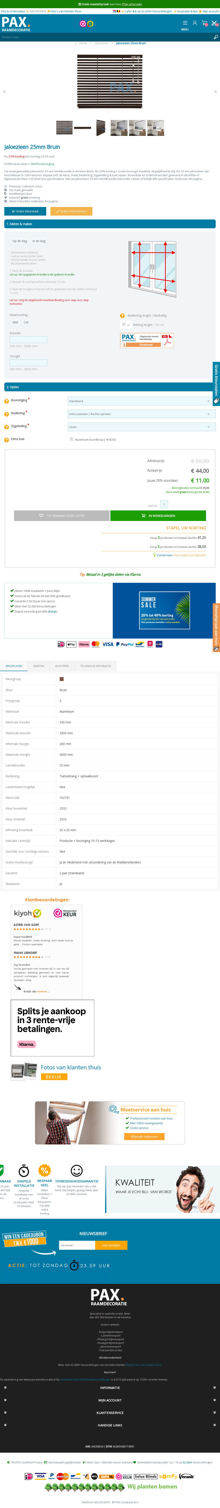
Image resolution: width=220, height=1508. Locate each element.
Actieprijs (154, 470)
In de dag (38, 241)
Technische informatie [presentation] (95, 666)
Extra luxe (17, 439)
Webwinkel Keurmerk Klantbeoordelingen (85, 1379)
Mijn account (211, 11)
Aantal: (152, 506)
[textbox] (105, 37)
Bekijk (53, 611)
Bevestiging (19, 400)
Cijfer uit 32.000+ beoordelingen (148, 11)
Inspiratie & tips (187, 11)
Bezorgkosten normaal (190, 488)
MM (15, 322)
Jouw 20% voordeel (162, 480)
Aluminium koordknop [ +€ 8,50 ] (95, 440)
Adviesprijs (156, 460)
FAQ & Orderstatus (13, 11)
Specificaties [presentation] (14, 666)
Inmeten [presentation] (38, 666)
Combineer (165, 555)
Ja (128, 325)
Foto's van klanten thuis (65, 11)
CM (26, 322)
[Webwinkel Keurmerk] (82, 26)
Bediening (18, 413)
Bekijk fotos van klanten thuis (143, 1365)
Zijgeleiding (19, 426)
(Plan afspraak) (132, 4)
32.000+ (187, 1462)
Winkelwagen (204, 23)
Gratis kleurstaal (26, 211)
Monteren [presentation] (62, 666)
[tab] (14, 666)
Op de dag (19, 241)
